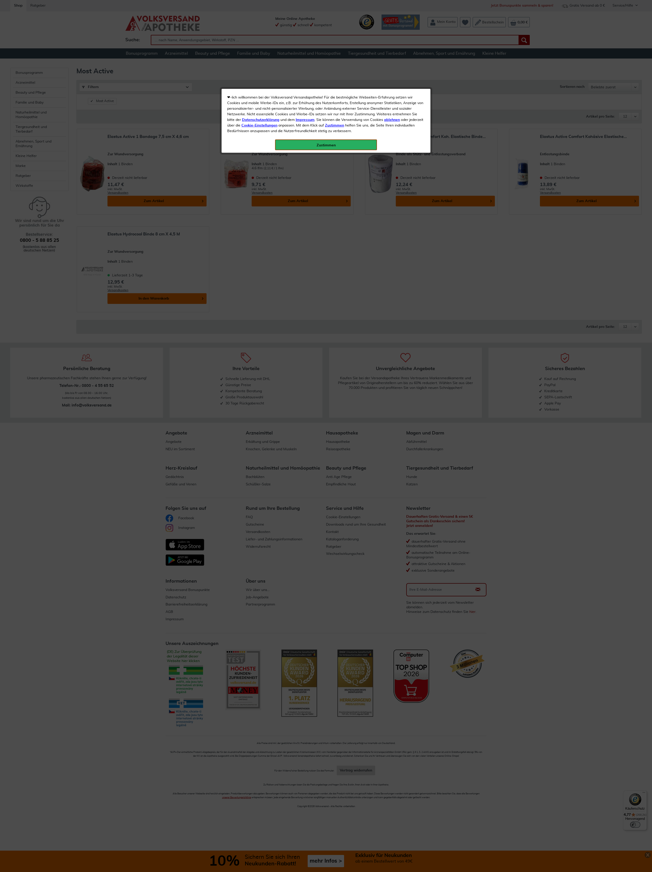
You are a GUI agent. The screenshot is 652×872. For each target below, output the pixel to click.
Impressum (305, 120)
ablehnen (392, 120)
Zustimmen (334, 125)
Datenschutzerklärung (260, 120)
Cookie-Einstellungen (259, 125)
